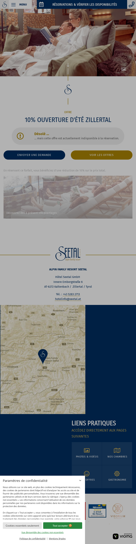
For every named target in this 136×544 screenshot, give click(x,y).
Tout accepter (60, 525)
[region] (42, 501)
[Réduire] (80, 480)
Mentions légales (57, 538)
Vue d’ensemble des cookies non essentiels (42, 532)
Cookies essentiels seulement (22, 525)
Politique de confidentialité (32, 538)
